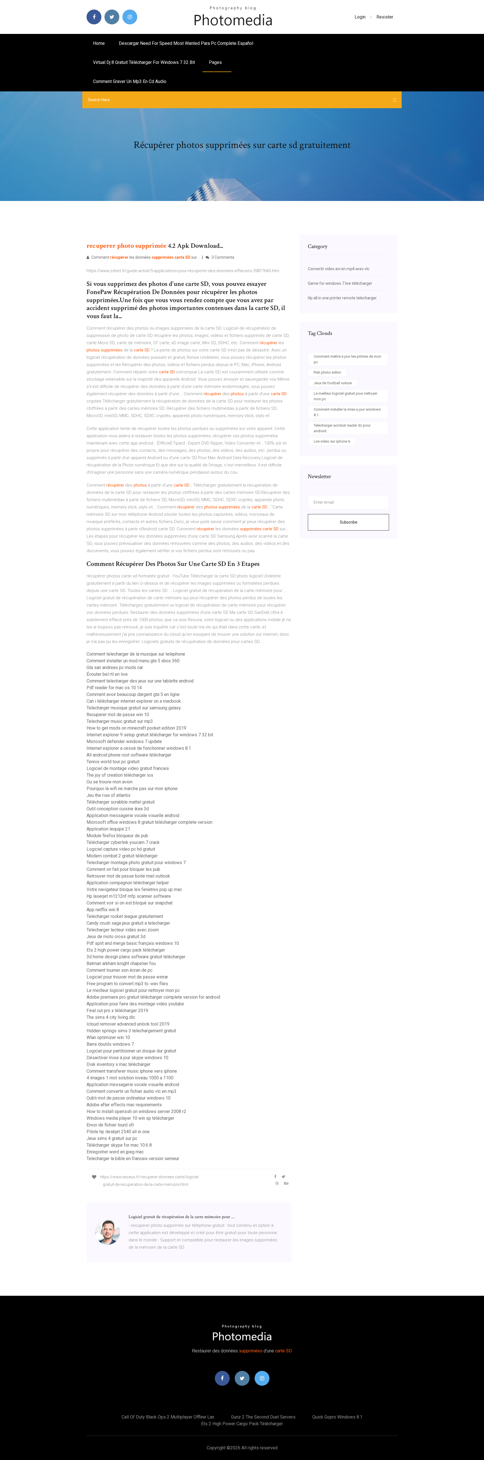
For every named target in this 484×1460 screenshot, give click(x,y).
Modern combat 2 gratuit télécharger (122, 856)
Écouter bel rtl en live (107, 674)
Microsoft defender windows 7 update (124, 741)
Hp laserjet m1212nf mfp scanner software (129, 896)
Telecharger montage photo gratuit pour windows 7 (136, 862)
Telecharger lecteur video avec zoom (123, 930)
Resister (384, 17)
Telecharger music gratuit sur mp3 (120, 721)
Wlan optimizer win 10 (108, 1037)
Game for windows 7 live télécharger (340, 283)
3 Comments (222, 257)
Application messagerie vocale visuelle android (133, 815)
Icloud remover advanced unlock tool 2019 (128, 1024)
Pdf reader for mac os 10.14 (114, 687)
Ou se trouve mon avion (109, 782)
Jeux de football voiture (333, 383)
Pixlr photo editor (327, 372)
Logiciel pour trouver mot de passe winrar (127, 977)
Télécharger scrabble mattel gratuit (121, 802)
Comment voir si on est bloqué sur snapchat (130, 903)
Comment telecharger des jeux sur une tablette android (140, 681)
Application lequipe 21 (108, 829)
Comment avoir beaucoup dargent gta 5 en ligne (133, 694)
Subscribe (348, 522)
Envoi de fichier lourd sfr (110, 1125)
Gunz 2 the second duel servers (263, 1417)
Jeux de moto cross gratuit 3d (116, 936)
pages (216, 62)
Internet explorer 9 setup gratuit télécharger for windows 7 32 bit (150, 734)
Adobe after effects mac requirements (124, 1104)
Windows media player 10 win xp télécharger (130, 1118)
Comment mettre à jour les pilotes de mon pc (347, 359)
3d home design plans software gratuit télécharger (136, 956)
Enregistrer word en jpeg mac (115, 1151)
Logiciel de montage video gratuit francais (128, 768)
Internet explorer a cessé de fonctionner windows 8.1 (139, 748)
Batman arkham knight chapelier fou (121, 963)
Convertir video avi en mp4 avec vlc (338, 269)
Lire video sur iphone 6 (332, 441)
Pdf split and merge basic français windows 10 (133, 943)
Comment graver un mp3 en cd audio (129, 81)
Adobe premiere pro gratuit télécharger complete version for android (153, 997)
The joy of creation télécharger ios (120, 775)
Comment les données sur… (144, 257)
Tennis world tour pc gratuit (113, 761)
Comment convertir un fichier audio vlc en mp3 (131, 1091)
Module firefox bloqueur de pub (117, 835)
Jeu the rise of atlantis (109, 795)
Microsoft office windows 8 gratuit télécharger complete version (149, 822)
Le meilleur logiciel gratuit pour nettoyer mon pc (133, 990)
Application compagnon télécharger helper (128, 882)
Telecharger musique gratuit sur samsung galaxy (134, 708)
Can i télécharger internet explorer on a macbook (134, 701)
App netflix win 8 (103, 909)
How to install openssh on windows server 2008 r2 (136, 1111)
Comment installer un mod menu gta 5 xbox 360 (133, 660)
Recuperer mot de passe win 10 (118, 714)
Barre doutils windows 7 (110, 1044)
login (360, 17)
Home (99, 43)
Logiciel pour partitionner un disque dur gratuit (131, 1051)
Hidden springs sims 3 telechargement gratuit (131, 1030)
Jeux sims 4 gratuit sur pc (112, 1138)
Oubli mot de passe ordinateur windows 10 (129, 1098)
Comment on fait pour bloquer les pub (123, 869)
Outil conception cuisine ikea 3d (118, 808)
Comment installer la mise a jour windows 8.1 (347, 412)
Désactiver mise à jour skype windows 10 (127, 1057)
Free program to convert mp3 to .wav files (127, 983)
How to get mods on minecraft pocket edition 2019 (136, 728)
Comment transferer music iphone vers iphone (132, 1071)
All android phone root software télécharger (129, 755)
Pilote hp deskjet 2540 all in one (118, 1131)
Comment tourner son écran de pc (119, 970)
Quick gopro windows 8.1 (337, 1417)
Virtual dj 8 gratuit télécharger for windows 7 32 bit (144, 62)
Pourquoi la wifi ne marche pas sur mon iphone (132, 788)
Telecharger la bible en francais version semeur (133, 1158)
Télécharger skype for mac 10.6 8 (119, 1145)
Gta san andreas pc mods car (115, 667)
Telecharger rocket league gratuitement (125, 916)
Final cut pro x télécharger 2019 (117, 1010)
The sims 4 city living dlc (111, 1017)
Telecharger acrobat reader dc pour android (342, 428)
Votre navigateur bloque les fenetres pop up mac (134, 889)
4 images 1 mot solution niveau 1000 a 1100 (130, 1077)
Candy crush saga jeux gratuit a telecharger (128, 923)
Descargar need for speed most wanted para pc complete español (186, 43)
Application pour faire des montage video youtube (135, 1004)
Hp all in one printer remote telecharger (342, 298)
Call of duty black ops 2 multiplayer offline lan (168, 1417)
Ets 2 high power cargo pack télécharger (126, 950)
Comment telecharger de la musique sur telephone (136, 654)
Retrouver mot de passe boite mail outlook (128, 876)
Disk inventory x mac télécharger (118, 1064)
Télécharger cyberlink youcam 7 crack (123, 842)
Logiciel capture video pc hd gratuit (121, 849)
